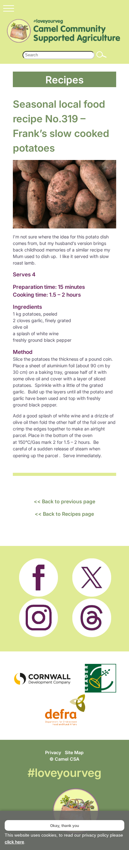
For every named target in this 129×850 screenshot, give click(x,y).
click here (14, 842)
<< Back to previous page (64, 501)
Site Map (74, 752)
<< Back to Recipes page (64, 514)
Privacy (53, 752)
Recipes (64, 79)
